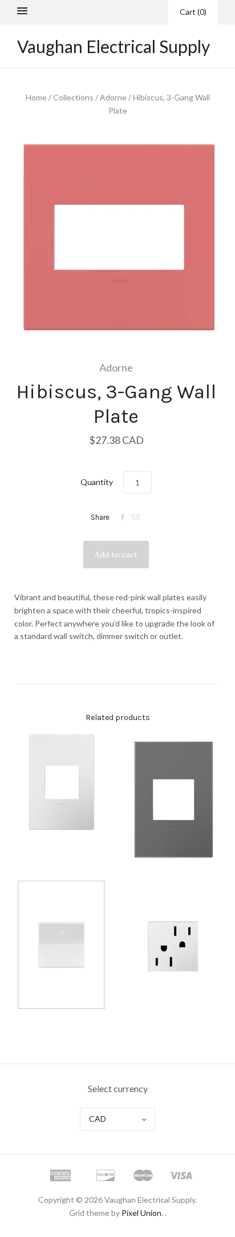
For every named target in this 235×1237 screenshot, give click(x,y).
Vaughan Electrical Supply (113, 46)
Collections (73, 97)
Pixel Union (141, 1213)
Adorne (113, 97)
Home (36, 97)
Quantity (96, 482)
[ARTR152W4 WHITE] (173, 945)
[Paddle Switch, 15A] (62, 945)
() (193, 12)
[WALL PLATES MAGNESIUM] (173, 799)
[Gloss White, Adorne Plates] (62, 782)
